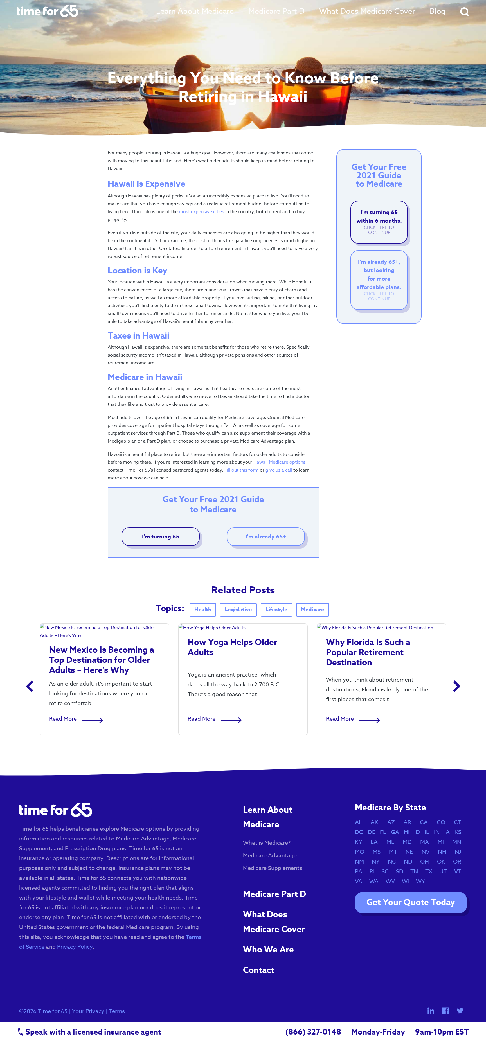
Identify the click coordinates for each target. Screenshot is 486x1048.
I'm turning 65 (160, 536)
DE (373, 832)
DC (360, 832)
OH (427, 862)
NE (412, 852)
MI (443, 842)
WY (423, 881)
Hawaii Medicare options (279, 462)
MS (379, 852)
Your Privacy (88, 1011)
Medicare (312, 610)
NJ (461, 852)
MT (396, 852)
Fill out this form (241, 470)
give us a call (279, 470)
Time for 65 (53, 1011)
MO (362, 852)
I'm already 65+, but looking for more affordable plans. (379, 280)
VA (361, 881)
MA (427, 842)
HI (408, 832)
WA (376, 881)
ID (418, 832)
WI (408, 881)
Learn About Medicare (195, 11)
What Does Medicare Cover (367, 11)
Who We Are (268, 950)
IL (428, 832)
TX (431, 871)
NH (445, 852)
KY (361, 842)
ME (393, 842)
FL (384, 832)
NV (428, 852)
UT (446, 871)
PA (361, 871)
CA (426, 822)
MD (410, 842)
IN (438, 832)
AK (377, 822)
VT (460, 871)
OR (460, 862)
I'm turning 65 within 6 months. (379, 222)
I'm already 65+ (266, 536)
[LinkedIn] (431, 1010)
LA (377, 842)
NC (395, 862)
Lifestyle (276, 610)
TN (417, 871)
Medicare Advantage (270, 855)
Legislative (238, 610)
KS (460, 832)
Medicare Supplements (272, 868)
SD (402, 871)
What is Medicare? (267, 843)
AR (410, 822)
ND (411, 862)
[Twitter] (460, 1011)
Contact (258, 970)
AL (361, 822)
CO (444, 822)
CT (460, 822)
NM (362, 862)
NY (378, 862)
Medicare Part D (276, 11)
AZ (393, 822)
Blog (438, 11)
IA (448, 832)
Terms (117, 1011)
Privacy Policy (75, 947)
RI (375, 871)
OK (444, 862)
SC (388, 871)
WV (393, 881)
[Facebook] (445, 1010)
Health (202, 610)
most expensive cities (201, 211)
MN (459, 842)
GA (396, 832)
